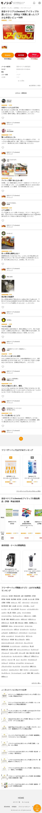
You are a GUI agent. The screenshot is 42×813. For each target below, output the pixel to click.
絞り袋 (37, 653)
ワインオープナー (20, 636)
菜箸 (28, 673)
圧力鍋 (11, 596)
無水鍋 (8, 599)
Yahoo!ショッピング (34, 55)
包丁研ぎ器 (4, 606)
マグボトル (12, 663)
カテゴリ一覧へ (36, 683)
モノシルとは (25, 802)
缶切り (28, 639)
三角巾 (34, 616)
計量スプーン (35, 656)
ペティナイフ (34, 602)
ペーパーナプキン (6, 616)
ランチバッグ (34, 649)
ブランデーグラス (6, 666)
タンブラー (24, 659)
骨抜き (14, 612)
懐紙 (7, 619)
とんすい (36, 673)
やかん (11, 626)
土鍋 (22, 596)
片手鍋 (34, 596)
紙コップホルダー (20, 639)
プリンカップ (5, 653)
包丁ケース (29, 636)
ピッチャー (4, 670)
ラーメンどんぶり (16, 673)
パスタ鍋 (24, 599)
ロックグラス (16, 666)
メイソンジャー (33, 670)
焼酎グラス (33, 666)
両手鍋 (3, 599)
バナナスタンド (23, 633)
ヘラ (9, 609)
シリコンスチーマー (32, 609)
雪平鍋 (37, 599)
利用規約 (14, 806)
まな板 (14, 606)
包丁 (19, 602)
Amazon (8, 55)
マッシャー (23, 609)
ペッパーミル (32, 633)
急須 (21, 670)
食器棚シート (33, 622)
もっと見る (21, 80)
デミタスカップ (32, 659)
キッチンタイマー (18, 656)
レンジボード (10, 636)
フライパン (4, 596)
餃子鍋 (19, 599)
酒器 (32, 673)
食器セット (4, 676)
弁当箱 (11, 649)
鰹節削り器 (4, 649)
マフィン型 (22, 653)
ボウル (3, 636)
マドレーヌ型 (14, 653)
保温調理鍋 (27, 596)
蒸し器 (32, 646)
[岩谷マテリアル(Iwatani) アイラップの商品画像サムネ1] (4, 47)
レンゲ (24, 673)
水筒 (15, 649)
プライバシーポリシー (24, 806)
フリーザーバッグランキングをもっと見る (28, 491)
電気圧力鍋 (17, 596)
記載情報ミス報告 (35, 85)
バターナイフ (25, 602)
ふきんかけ (4, 633)
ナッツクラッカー (15, 646)
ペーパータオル (26, 612)
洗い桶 (12, 622)
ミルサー (4, 612)
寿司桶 (12, 639)
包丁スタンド (5, 639)
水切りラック (5, 622)
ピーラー (19, 606)
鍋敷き (26, 622)
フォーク (10, 659)
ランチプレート (5, 673)
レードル (4, 609)
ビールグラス (20, 663)
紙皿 (16, 622)
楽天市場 (21, 55)
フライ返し (26, 606)
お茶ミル (16, 629)
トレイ (18, 659)
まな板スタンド (13, 633)
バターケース (19, 643)
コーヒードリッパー (7, 629)
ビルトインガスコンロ (7, 643)
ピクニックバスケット (23, 649)
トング (32, 606)
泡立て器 (32, 653)
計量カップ (27, 656)
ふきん (19, 612)
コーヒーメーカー (19, 626)
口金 (27, 653)
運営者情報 (7, 806)
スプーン (4, 659)
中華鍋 (8, 602)
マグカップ (4, 663)
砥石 (10, 606)
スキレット (14, 602)
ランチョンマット (18, 616)
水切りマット (32, 619)
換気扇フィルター (15, 619)
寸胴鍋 (3, 602)
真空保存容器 (5, 646)
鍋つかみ (20, 622)
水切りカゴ (24, 619)
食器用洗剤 (4, 626)
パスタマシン (25, 646)
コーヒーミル (28, 626)
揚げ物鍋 (13, 599)
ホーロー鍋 (31, 599)
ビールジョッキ (29, 663)
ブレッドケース (28, 643)
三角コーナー (27, 616)
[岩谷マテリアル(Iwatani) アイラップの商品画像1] (18, 32)
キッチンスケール (6, 656)
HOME (21, 798)
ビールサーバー (24, 629)
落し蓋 (9, 612)
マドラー (26, 670)
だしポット (33, 629)
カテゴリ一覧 (16, 802)
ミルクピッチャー (14, 670)
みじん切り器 (15, 609)
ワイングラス (25, 666)
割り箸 (3, 619)
